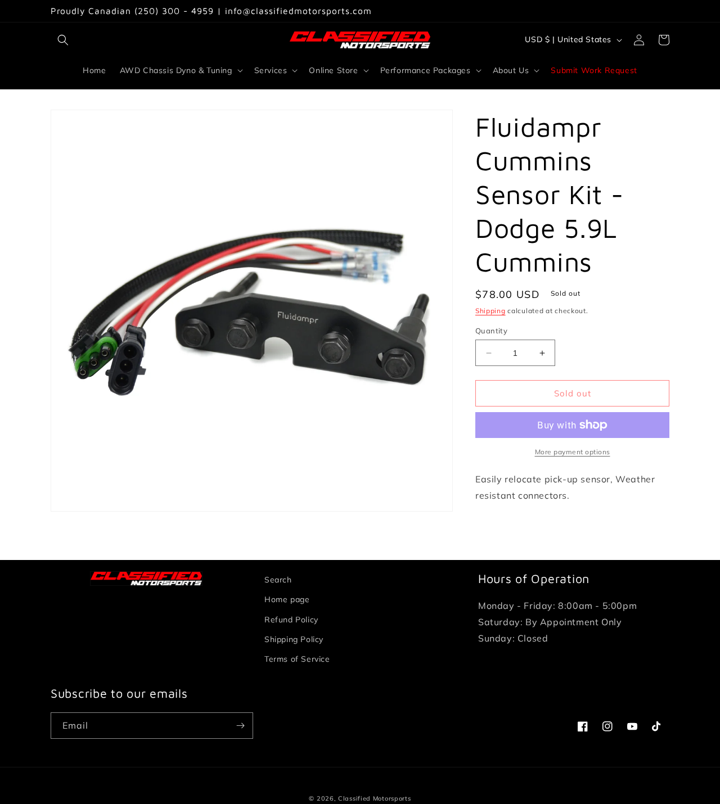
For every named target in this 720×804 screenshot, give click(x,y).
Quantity (491, 330)
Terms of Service (297, 659)
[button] (63, 40)
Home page (286, 599)
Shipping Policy (293, 639)
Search (278, 580)
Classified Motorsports (374, 798)
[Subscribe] (240, 725)
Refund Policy (291, 620)
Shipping (490, 310)
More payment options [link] (572, 452)
